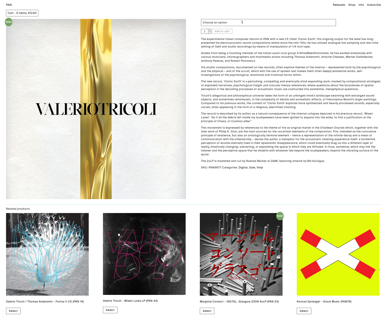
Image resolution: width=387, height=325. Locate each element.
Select (13, 311)
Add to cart (222, 31)
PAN (9, 5)
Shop (352, 5)
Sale (252, 167)
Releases (339, 5)
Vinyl (260, 167)
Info (361, 5)
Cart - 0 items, (22, 13)
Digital (243, 167)
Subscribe (374, 5)
